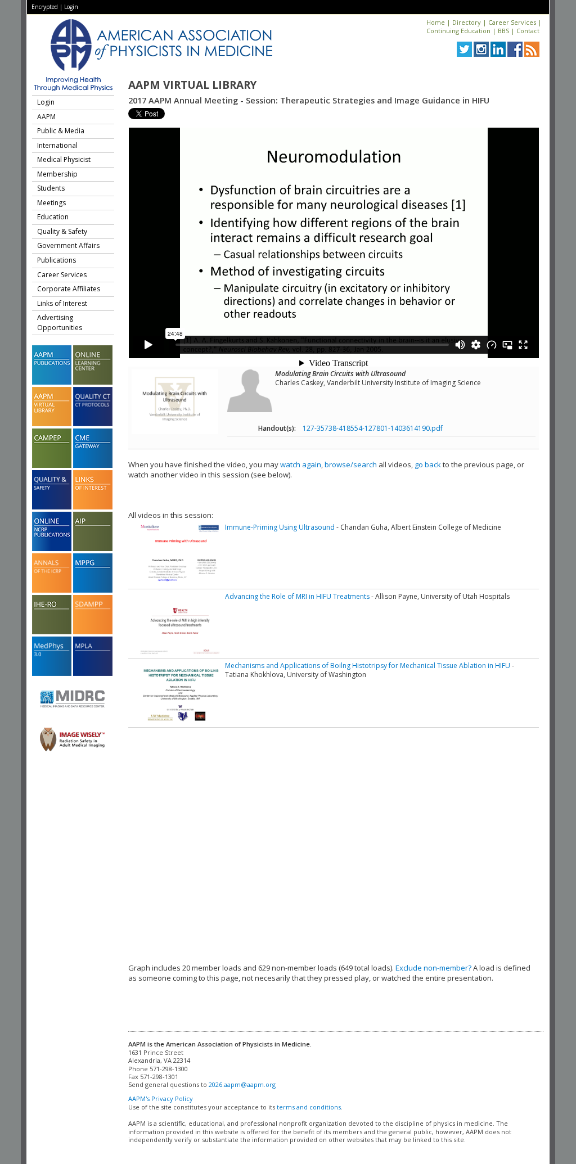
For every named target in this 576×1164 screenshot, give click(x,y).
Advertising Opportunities (59, 322)
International (57, 145)
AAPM (46, 116)
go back (428, 464)
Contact (527, 30)
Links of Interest (62, 303)
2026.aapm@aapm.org (242, 1084)
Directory (466, 22)
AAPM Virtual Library (192, 85)
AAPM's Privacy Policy (160, 1098)
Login (71, 7)
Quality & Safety (62, 231)
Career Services (512, 22)
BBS (503, 30)
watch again (300, 464)
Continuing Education (458, 30)
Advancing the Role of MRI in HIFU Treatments (297, 596)
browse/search (351, 464)
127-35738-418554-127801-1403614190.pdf (373, 428)
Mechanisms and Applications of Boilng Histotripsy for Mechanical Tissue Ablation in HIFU (367, 665)
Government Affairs (68, 245)
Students (51, 188)
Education (53, 217)
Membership (57, 174)
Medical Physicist (64, 159)
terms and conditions (309, 1107)
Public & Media (60, 131)
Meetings (51, 202)
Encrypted (45, 7)
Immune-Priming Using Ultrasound (280, 527)
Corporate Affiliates (68, 289)
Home (435, 22)
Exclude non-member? (433, 968)
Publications (56, 260)
